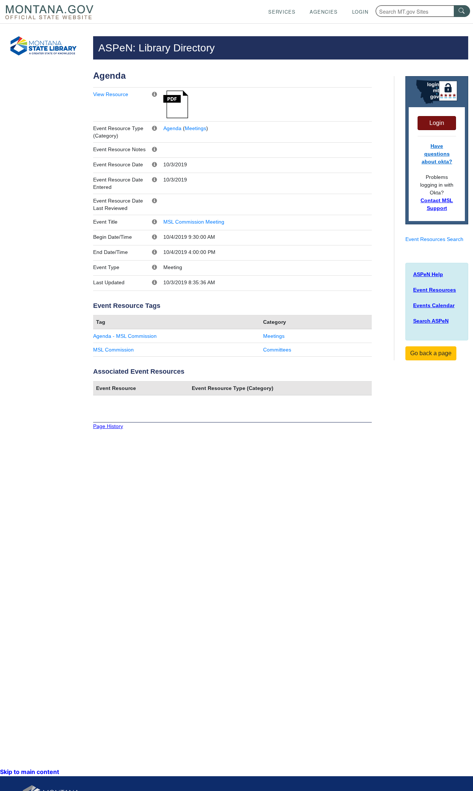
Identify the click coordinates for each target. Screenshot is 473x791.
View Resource (110, 94)
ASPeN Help (428, 274)
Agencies (324, 11)
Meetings (195, 128)
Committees (277, 350)
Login (360, 11)
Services (282, 11)
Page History (108, 426)
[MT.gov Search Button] (462, 11)
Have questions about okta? (437, 153)
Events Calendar (434, 305)
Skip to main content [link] (29, 771)
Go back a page (431, 353)
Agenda (172, 128)
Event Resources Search (434, 239)
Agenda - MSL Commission (125, 336)
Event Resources (434, 290)
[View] (175, 104)
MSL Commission (113, 350)
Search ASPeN (431, 321)
